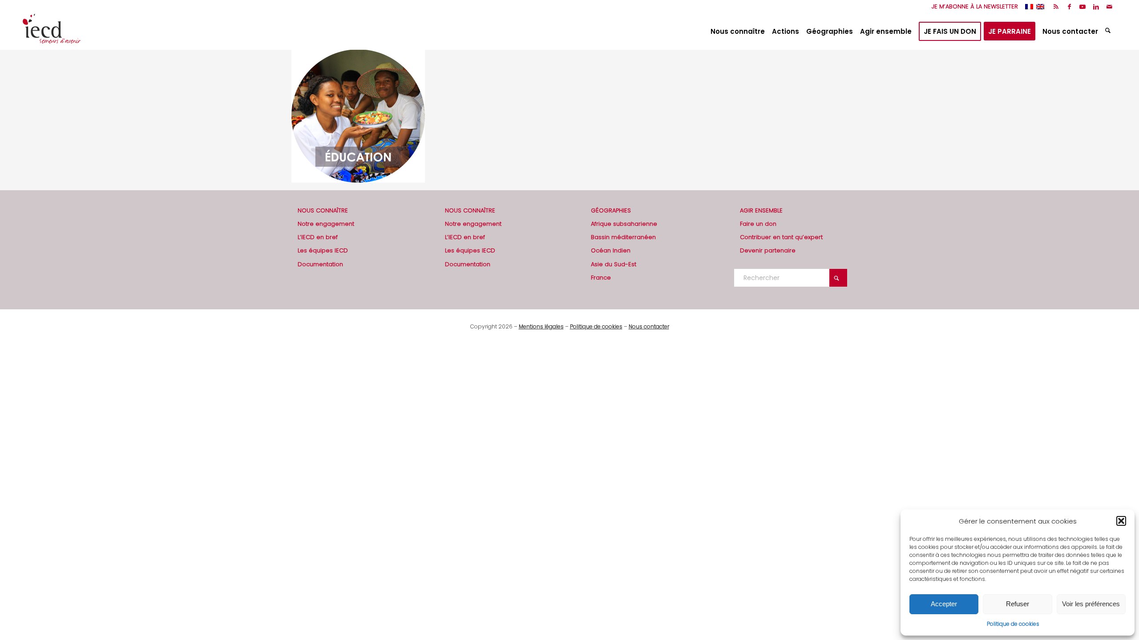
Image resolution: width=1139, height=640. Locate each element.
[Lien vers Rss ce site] (1056, 6)
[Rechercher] (1109, 31)
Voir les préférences (1091, 604)
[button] (1121, 520)
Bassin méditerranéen (623, 237)
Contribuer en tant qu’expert (781, 237)
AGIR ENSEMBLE (761, 210)
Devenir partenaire (768, 250)
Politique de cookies (1013, 624)
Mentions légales (541, 326)
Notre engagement (326, 224)
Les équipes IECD (323, 250)
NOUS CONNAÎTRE (323, 210)
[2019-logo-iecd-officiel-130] (52, 31)
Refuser (1017, 604)
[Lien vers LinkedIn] (1096, 6)
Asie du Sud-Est (613, 264)
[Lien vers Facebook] (1069, 6)
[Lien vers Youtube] (1082, 6)
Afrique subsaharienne (624, 224)
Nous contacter (649, 326)
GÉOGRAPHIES (611, 210)
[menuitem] (972, 6)
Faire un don (758, 224)
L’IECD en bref (318, 237)
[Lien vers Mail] (1109, 6)
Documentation (320, 264)
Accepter (944, 604)
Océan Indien (610, 250)
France (601, 277)
